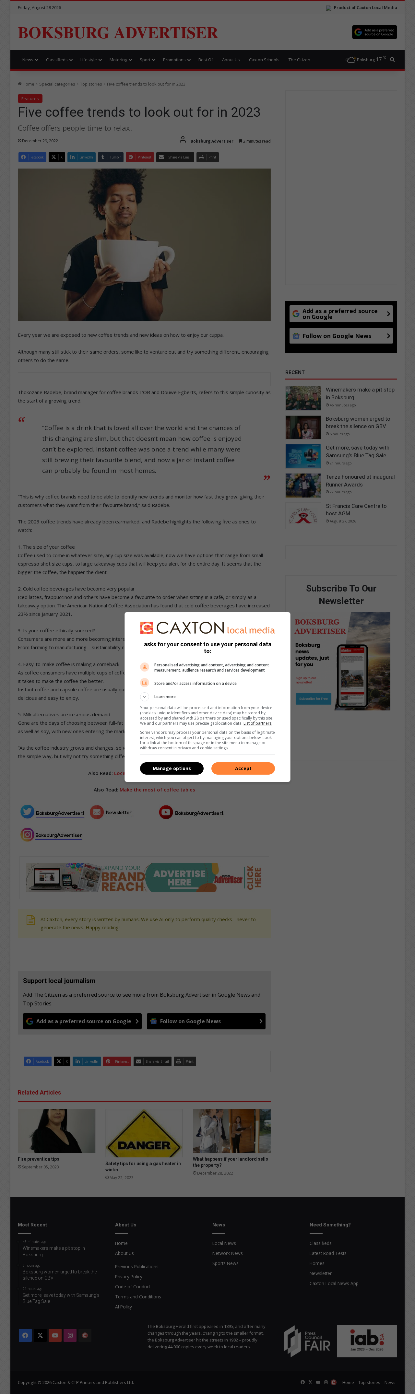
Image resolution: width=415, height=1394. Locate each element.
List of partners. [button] (257, 723)
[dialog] (207, 697)
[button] (207, 696)
